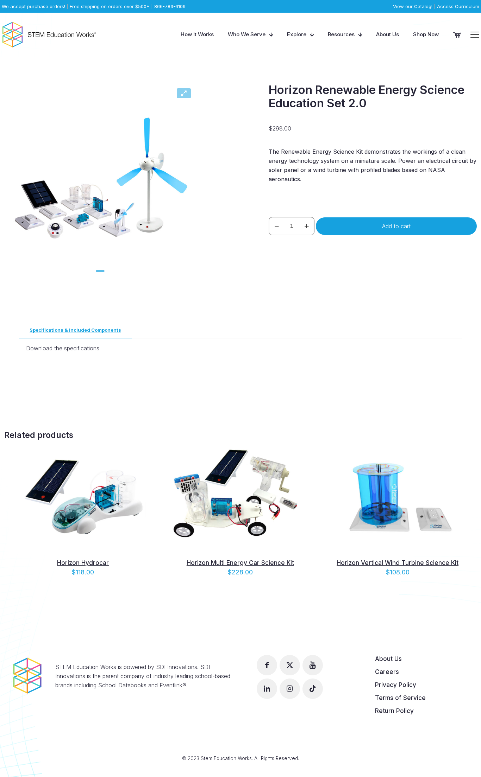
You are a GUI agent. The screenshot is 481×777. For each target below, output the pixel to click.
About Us (388, 658)
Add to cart (396, 226)
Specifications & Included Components (75, 330)
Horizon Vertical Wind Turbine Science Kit (397, 562)
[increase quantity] (306, 226)
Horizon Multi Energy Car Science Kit (240, 562)
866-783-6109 (170, 6)
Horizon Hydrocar (83, 562)
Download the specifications (62, 348)
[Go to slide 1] (100, 271)
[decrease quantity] (276, 226)
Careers (387, 671)
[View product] (146, 465)
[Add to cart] (146, 450)
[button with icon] (267, 665)
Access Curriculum (458, 6)
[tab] (75, 330)
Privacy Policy (395, 684)
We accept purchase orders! (33, 6)
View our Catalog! (412, 6)
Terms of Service (400, 697)
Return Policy (394, 710)
